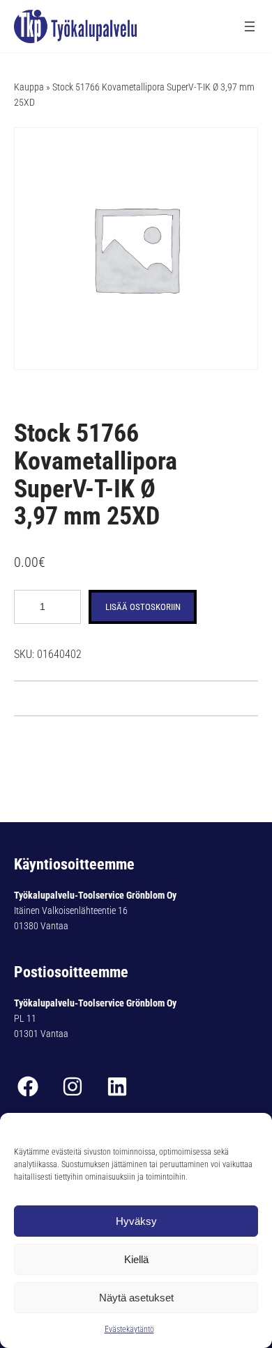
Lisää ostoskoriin (143, 607)
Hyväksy (136, 1221)
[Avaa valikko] (249, 26)
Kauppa (29, 87)
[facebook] (28, 1086)
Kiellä (136, 1259)
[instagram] (72, 1086)
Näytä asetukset (136, 1297)
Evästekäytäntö (129, 1329)
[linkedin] (117, 1086)
